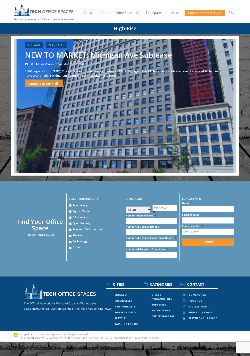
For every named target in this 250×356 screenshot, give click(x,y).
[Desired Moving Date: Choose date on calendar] (154, 212)
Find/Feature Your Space (204, 13)
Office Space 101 (127, 13)
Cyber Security (81, 223)
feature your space (203, 318)
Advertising (79, 205)
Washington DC (126, 324)
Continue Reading (41, 84)
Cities (88, 13)
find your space (200, 312)
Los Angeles (123, 300)
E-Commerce (80, 217)
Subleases (56, 45)
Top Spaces (154, 13)
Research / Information (87, 229)
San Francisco (125, 312)
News (175, 13)
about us (195, 300)
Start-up (77, 235)
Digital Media (81, 211)
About (105, 13)
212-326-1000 (198, 306)
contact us (197, 295)
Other (76, 247)
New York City (125, 306)
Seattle (120, 318)
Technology (79, 241)
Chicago (34, 45)
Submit (208, 242)
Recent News (161, 310)
